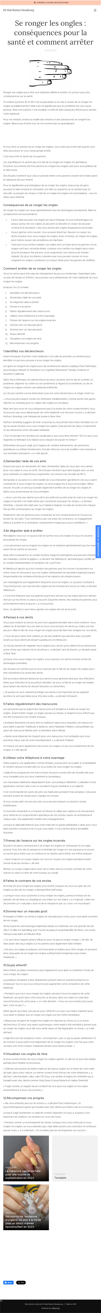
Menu (95, 10)
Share (9, 1283)
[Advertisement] (50, 1256)
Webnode (56, 1308)
